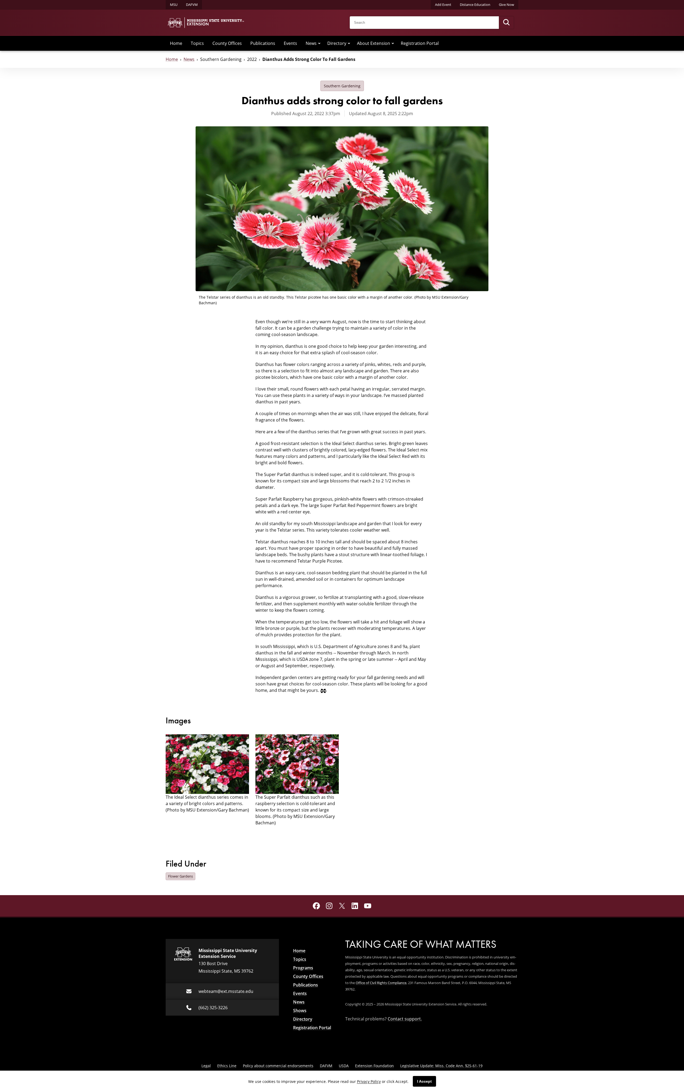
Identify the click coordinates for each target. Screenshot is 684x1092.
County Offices (227, 43)
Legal (206, 1065)
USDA (344, 1065)
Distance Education (475, 4)
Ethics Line (226, 1065)
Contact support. (405, 1019)
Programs (303, 968)
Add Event (443, 4)
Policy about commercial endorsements (278, 1065)
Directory (336, 43)
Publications (262, 43)
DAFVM (192, 4)
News (311, 43)
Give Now (506, 4)
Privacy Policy (369, 1081)
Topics (197, 43)
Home (176, 43)
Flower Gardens (180, 876)
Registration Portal (420, 43)
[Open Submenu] (319, 43)
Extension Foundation (374, 1065)
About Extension (373, 43)
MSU (173, 4)
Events (290, 43)
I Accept (424, 1081)
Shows (299, 1010)
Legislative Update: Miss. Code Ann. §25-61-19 (441, 1065)
